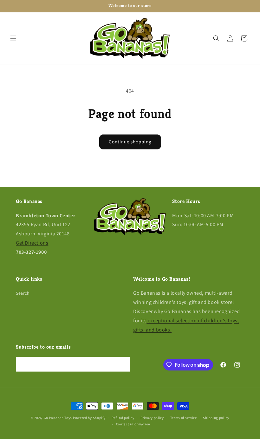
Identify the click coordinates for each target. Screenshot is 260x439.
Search (23, 293)
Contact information (133, 424)
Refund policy (123, 418)
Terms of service (183, 418)
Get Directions (32, 242)
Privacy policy (152, 418)
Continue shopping (130, 142)
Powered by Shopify (89, 418)
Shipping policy (216, 418)
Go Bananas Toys (58, 418)
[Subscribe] (123, 364)
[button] (13, 38)
